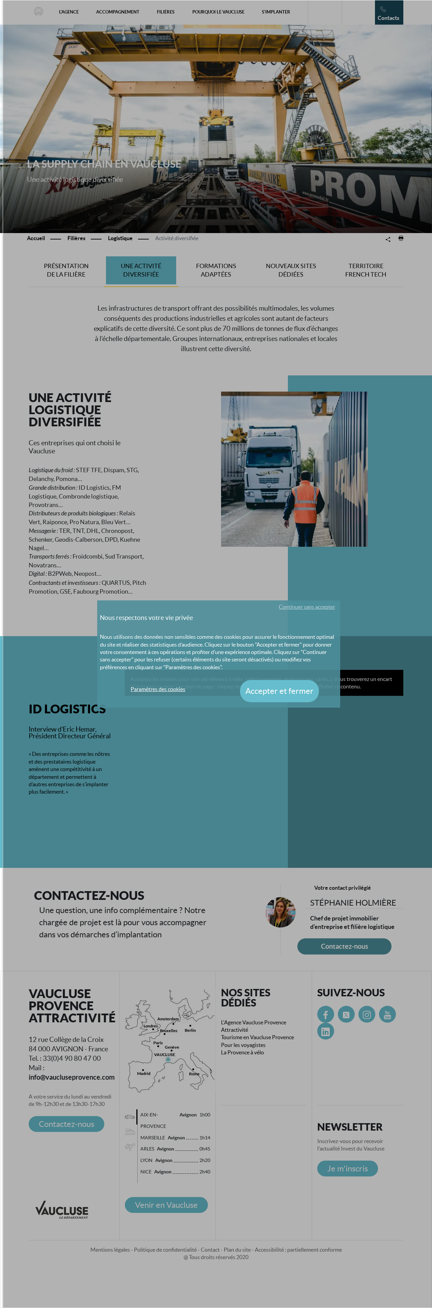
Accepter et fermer (279, 690)
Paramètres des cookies (158, 689)
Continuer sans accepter (307, 607)
